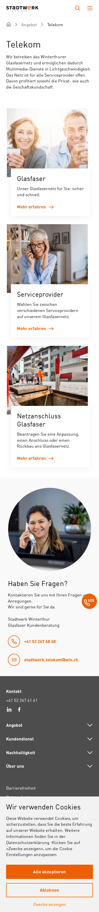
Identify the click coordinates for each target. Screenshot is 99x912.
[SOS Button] (89, 602)
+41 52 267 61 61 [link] (22, 700)
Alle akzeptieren (49, 871)
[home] (8, 24)
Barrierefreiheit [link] (21, 788)
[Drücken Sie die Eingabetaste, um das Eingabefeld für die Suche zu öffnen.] (78, 8)
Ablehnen (49, 890)
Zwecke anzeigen (49, 904)
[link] (50, 162)
